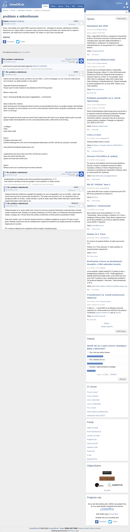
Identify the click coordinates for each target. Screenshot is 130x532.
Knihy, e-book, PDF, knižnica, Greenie (107, 479)
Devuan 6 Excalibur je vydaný (102, 156)
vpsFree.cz (72, 531)
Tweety (80, 6)
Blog (67, 6)
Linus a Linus (94, 135)
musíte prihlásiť (25, 52)
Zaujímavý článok (98, 151)
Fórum (45, 6)
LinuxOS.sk (13, 4)
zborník (118, 313)
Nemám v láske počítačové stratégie (102, 367)
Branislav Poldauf (71, 59)
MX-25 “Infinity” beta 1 (98, 184)
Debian (94, 253)
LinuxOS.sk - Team (56, 528)
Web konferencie (98, 89)
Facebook (10, 42)
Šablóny (127, 7)
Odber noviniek (95, 528)
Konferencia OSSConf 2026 (101, 59)
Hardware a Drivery (25, 10)
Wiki (73, 6)
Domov (5, 10)
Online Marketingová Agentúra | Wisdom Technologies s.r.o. (99, 485)
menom (102, 160)
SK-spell (107, 490)
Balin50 (102, 268)
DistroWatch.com (98, 225)
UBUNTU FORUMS (39, 66)
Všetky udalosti (106, 326)
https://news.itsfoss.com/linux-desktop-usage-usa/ (109, 286)
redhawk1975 (104, 138)
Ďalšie (106, 323)
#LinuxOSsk (113, 514)
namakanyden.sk (98, 51)
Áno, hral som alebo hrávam (99, 352)
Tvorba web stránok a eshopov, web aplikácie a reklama (114, 485)
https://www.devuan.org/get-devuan (104, 176)
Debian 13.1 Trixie (96, 234)
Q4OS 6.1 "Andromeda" (99, 206)
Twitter (22, 42)
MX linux (95, 197)
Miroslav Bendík (102, 29)
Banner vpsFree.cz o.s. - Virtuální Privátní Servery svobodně (107, 472)
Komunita (95, 54)
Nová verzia (96, 179)
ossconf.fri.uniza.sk (98, 316)
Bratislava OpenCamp (100, 126)
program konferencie (102, 313)
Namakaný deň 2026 (97, 26)
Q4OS (115, 213)
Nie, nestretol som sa (97, 359)
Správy (60, 6)
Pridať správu (121, 18)
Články (52, 6)
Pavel (102, 209)
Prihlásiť (119, 3)
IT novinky (95, 289)
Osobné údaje (83, 528)
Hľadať (127, 12)
